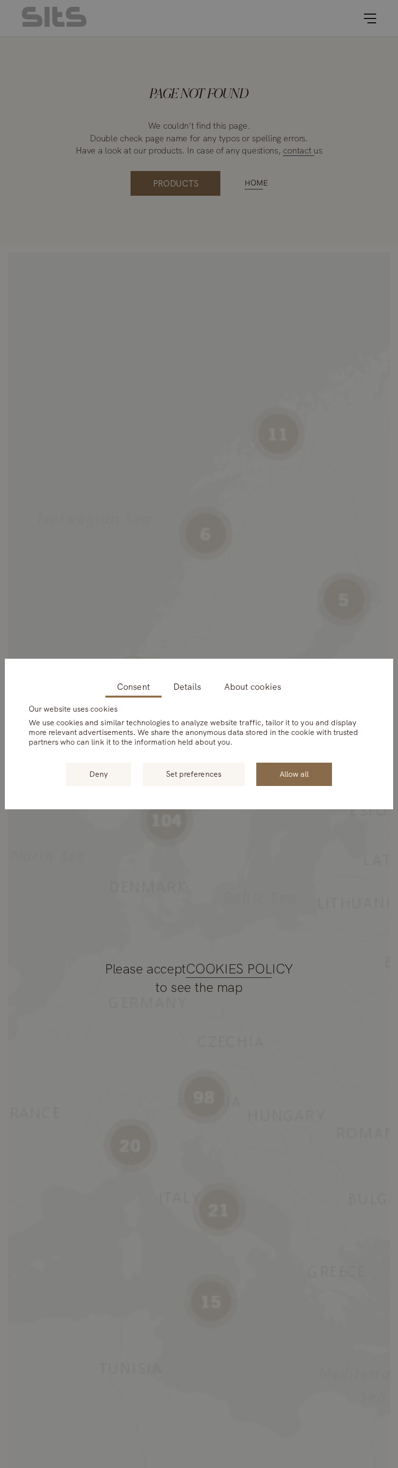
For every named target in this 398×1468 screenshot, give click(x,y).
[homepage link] (54, 24)
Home (256, 183)
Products (176, 183)
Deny (98, 774)
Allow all (294, 774)
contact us (302, 150)
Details (187, 687)
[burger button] (370, 18)
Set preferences (193, 774)
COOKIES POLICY (239, 969)
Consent (133, 687)
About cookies (252, 687)
